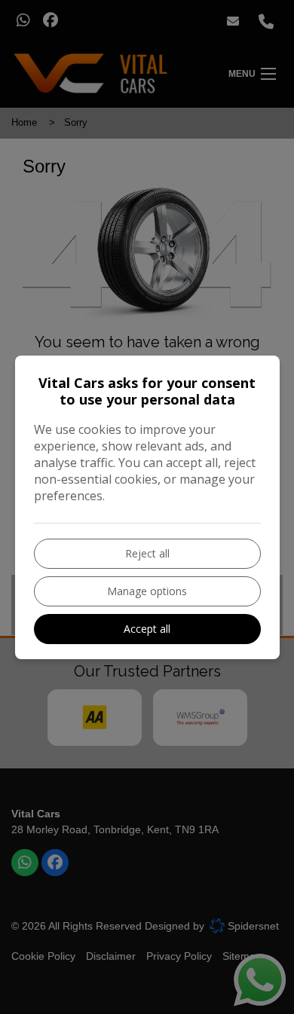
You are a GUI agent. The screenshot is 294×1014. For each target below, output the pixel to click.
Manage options (147, 591)
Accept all (147, 629)
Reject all (147, 553)
